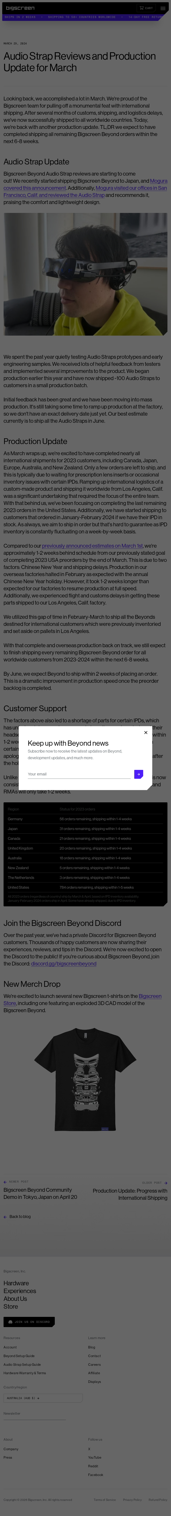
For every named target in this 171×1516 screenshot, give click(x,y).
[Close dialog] (146, 732)
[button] (138, 774)
